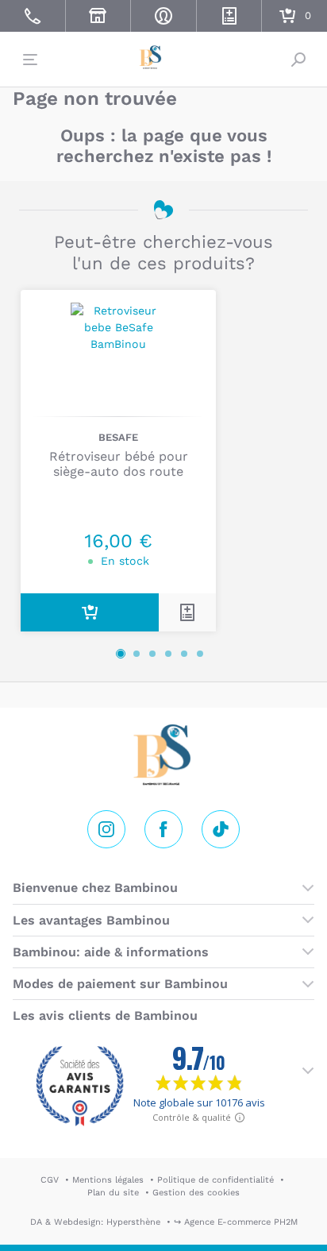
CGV (49, 1180)
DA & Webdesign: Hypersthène (95, 1222)
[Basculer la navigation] (28, 59)
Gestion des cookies (196, 1192)
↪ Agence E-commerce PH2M (236, 1222)
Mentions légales (108, 1180)
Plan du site (113, 1192)
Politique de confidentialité (215, 1180)
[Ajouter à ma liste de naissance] (187, 612)
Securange (163, 57)
